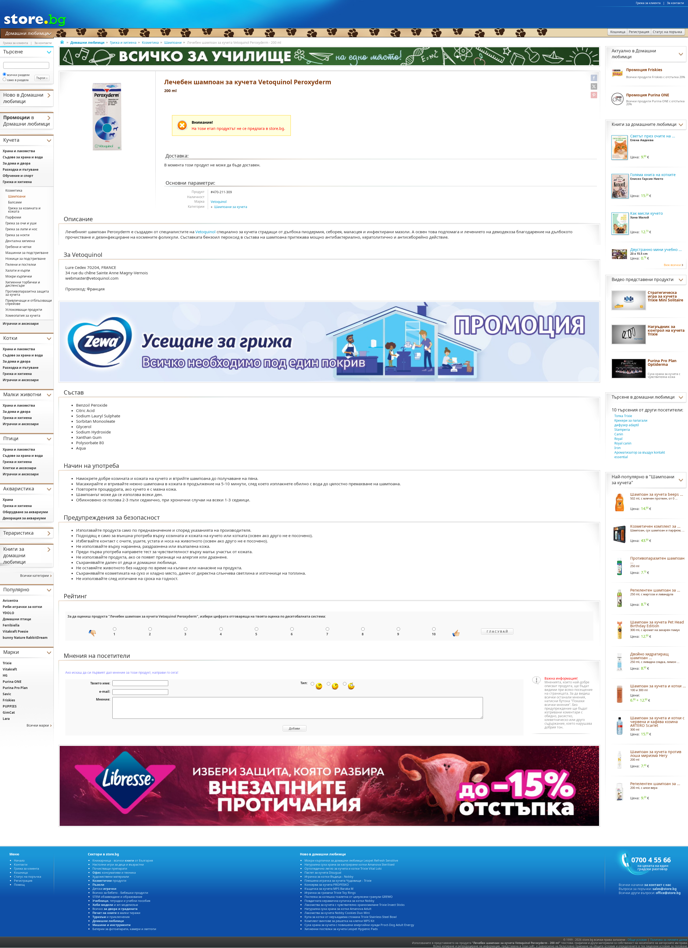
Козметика (150, 42)
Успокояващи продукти (23, 309)
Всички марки (38, 725)
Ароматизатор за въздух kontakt (639, 452)
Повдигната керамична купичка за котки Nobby (339, 901)
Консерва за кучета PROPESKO (326, 885)
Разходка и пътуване (20, 169)
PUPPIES (10, 706)
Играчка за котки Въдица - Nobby (328, 876)
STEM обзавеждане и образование (117, 897)
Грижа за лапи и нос (21, 229)
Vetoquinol (219, 201)
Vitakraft (10, 669)
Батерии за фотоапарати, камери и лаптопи (124, 929)
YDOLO (8, 613)
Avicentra (10, 600)
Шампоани (173, 42)
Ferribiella (11, 625)
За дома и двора (16, 163)
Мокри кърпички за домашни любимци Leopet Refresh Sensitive (351, 860)
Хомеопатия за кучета (22, 315)
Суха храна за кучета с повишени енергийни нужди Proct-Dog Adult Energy (359, 925)
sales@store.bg (665, 889)
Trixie (7, 663)
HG (5, 675)
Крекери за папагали (630, 420)
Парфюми (13, 217)
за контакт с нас (657, 885)
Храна (8, 499)
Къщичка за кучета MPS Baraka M (328, 889)
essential (621, 457)
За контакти (675, 3)
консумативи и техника (114, 872)
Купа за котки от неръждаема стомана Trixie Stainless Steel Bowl (350, 917)
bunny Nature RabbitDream (25, 637)
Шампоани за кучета (230, 207)
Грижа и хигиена (123, 42)
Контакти (20, 864)
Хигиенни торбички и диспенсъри (22, 284)
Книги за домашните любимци (644, 124)
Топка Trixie (623, 416)
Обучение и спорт (18, 175)
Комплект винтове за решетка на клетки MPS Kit (339, 921)
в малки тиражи (116, 913)
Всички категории (34, 575)
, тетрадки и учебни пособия (121, 901)
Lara (6, 718)
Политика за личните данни (668, 940)
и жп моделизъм (115, 905)
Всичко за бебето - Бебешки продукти (120, 893)
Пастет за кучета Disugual (322, 872)
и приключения (111, 917)
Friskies (9, 700)
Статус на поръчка (27, 876)
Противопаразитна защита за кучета (27, 293)
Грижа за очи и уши (21, 223)
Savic (7, 694)
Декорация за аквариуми (24, 518)
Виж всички (672, 265)
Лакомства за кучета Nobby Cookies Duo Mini (337, 913)
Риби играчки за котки (22, 606)
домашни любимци (654, 397)
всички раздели (18, 75)
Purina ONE (12, 681)
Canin (618, 434)
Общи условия (637, 940)
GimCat (9, 712)
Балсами (15, 202)
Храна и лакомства (19, 151)
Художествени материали (110, 876)
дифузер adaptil (626, 425)
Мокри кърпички (18, 276)
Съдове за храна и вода (23, 157)
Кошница (21, 872)
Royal (618, 438)
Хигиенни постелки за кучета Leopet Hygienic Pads (341, 929)
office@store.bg (668, 893)
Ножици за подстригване (25, 258)
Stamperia (622, 429)
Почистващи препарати (109, 868)
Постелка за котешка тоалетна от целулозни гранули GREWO (348, 897)
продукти (109, 880)
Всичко (115, 909)
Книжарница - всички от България (122, 860)
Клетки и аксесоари (19, 468)
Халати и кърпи (17, 270)
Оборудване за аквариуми (25, 512)
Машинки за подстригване (26, 252)
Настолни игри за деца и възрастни (118, 864)
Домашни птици (17, 619)
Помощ (19, 885)
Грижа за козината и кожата (24, 210)
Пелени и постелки (20, 264)
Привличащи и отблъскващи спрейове (28, 302)
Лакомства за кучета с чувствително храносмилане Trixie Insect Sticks (354, 905)
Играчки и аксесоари (21, 323)
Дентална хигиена (20, 241)
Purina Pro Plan (15, 688)
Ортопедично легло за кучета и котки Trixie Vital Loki (343, 868)
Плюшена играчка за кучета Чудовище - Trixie (337, 880)
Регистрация (23, 880)
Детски (104, 889)
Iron (617, 448)
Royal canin (622, 443)
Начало (19, 860)
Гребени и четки (18, 247)
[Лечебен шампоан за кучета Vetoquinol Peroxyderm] (107, 116)
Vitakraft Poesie (15, 631)
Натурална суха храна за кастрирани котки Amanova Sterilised (349, 864)
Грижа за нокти (17, 235)
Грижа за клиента (648, 3)
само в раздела (17, 80)
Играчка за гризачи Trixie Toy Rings (330, 893)
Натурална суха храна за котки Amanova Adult (337, 909)
